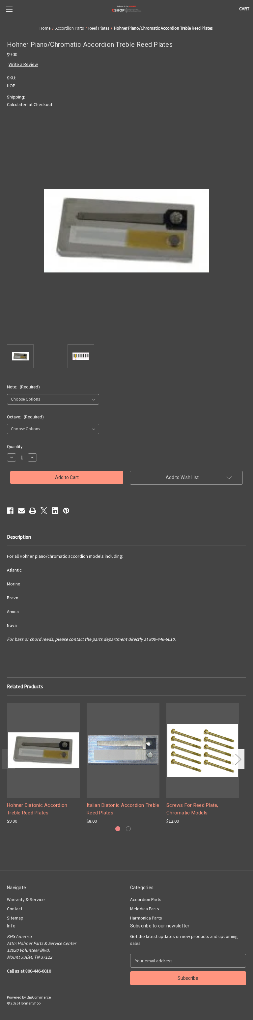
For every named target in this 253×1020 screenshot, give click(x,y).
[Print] (32, 510)
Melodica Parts (144, 909)
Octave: (25, 416)
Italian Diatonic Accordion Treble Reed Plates (123, 809)
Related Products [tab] (25, 686)
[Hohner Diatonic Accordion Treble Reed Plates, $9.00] (43, 750)
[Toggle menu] (9, 9)
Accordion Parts (145, 899)
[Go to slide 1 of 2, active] (117, 828)
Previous (8, 759)
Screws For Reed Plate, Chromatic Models (192, 809)
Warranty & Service (26, 899)
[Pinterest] (66, 510)
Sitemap (15, 918)
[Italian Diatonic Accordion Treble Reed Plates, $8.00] (123, 750)
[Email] (21, 510)
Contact (14, 909)
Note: (23, 386)
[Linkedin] (55, 510)
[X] (44, 510)
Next (237, 759)
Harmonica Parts (146, 918)
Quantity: (15, 446)
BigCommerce (39, 997)
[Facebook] (10, 510)
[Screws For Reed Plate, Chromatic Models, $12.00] (202, 750)
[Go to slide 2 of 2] (128, 828)
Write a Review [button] (23, 64)
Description (19, 537)
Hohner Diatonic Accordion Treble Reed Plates (37, 809)
